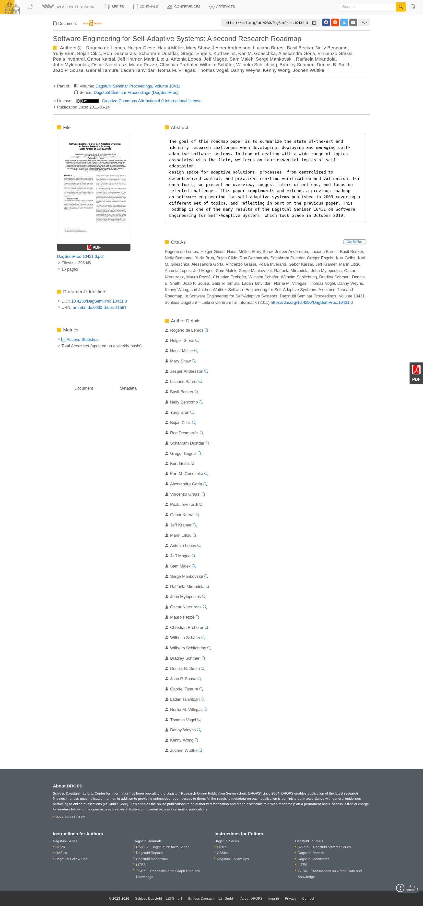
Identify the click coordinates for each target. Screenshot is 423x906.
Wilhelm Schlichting (256, 64)
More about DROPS (70, 817)
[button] (69, 6)
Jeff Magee (215, 59)
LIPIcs (60, 847)
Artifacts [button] (225, 7)
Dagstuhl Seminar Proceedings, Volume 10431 (137, 86)
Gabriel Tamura (102, 70)
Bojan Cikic (89, 53)
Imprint (273, 898)
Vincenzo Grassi (334, 53)
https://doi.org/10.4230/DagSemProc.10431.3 (312, 302)
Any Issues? (412, 888)
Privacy (290, 898)
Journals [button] (148, 7)
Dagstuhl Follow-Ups (71, 859)
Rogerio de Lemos (105, 47)
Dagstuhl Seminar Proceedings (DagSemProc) (136, 92)
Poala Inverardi (69, 59)
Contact (308, 898)
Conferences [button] (186, 7)
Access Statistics (82, 339)
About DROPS (251, 898)
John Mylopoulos (71, 64)
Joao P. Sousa (68, 70)
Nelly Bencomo (332, 47)
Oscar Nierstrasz (109, 64)
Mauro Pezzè (143, 64)
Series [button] (117, 7)
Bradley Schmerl (297, 64)
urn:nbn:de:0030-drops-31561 (99, 307)
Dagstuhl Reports (149, 853)
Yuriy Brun (64, 53)
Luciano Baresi (268, 47)
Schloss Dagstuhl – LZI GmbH (158, 898)
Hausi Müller (171, 47)
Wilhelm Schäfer (217, 64)
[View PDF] (94, 185)
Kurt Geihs (224, 53)
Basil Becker (300, 47)
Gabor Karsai (101, 59)
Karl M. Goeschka (257, 53)
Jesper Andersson (231, 47)
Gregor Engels (195, 53)
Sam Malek (241, 59)
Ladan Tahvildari (138, 70)
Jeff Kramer (129, 59)
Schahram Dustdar (158, 53)
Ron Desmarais (119, 53)
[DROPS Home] (30, 6)
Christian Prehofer (178, 64)
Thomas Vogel (213, 70)
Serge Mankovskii (275, 59)
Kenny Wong (276, 70)
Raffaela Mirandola (316, 59)
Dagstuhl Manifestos (152, 859)
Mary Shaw (198, 47)
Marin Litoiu (156, 59)
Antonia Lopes (186, 59)
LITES (141, 865)
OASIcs (61, 853)
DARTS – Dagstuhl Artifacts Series (162, 847)
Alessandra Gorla (296, 53)
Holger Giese (141, 47)
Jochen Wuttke (308, 70)
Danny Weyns (245, 70)
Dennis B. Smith (334, 64)
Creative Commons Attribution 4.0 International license (151, 100)
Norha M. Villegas (176, 70)
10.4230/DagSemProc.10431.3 (99, 301)
